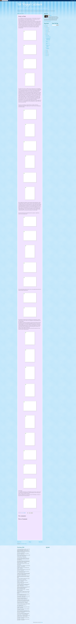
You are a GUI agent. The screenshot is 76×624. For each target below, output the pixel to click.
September (47, 31)
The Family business (48, 36)
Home (30, 541)
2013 (45, 25)
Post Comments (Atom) (23, 543)
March (47, 52)
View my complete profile (47, 21)
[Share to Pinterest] (32, 512)
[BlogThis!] (29, 512)
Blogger (42, 622)
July (46, 33)
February (47, 54)
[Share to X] (30, 512)
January (47, 55)
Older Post (40, 541)
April (46, 51)
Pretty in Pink (47, 35)
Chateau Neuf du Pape (48, 43)
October (47, 30)
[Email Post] (27, 512)
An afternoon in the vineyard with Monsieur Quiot (48, 39)
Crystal (50, 15)
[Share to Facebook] (31, 512)
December (47, 27)
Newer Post (19, 541)
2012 (45, 26)
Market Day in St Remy (48, 41)
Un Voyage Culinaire (29, 4)
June (46, 34)
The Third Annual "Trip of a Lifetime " (48, 46)
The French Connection (47, 48)
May (46, 50)
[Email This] (29, 512)
